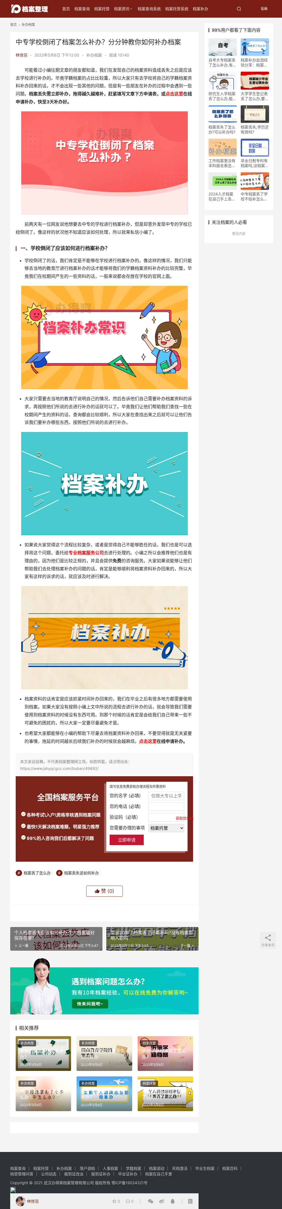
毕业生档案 (205, 1168)
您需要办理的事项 (127, 828)
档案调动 (156, 1168)
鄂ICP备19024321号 (130, 1182)
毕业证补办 (127, 1174)
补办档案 (94, 55)
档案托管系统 (176, 8)
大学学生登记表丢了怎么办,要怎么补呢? (255, 96)
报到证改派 (73, 1174)
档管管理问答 (21, 1174)
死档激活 (180, 1168)
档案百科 (230, 1168)
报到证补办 (100, 1174)
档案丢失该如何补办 (81, 873)
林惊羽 (21, 55)
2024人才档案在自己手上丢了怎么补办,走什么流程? (222, 197)
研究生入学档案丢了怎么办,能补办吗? (222, 96)
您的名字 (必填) (125, 795)
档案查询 (82, 8)
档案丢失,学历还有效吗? (255, 129)
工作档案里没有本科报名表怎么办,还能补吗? (221, 163)
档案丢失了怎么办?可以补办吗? (221, 129)
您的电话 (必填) (125, 806)
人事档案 (110, 1168)
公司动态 (48, 1174)
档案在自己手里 (158, 1174)
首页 (66, 8)
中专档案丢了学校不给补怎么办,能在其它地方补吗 (255, 197)
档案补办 (200, 8)
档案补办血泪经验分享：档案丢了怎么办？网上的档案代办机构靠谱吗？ (254, 63)
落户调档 (87, 1168)
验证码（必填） (147, 817)
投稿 (263, 9)
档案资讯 (121, 8)
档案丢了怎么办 (37, 873)
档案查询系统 (149, 8)
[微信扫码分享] (151, 1201)
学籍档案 (133, 1168)
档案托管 (102, 8)
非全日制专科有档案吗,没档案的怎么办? (255, 163)
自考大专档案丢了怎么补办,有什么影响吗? (222, 63)
